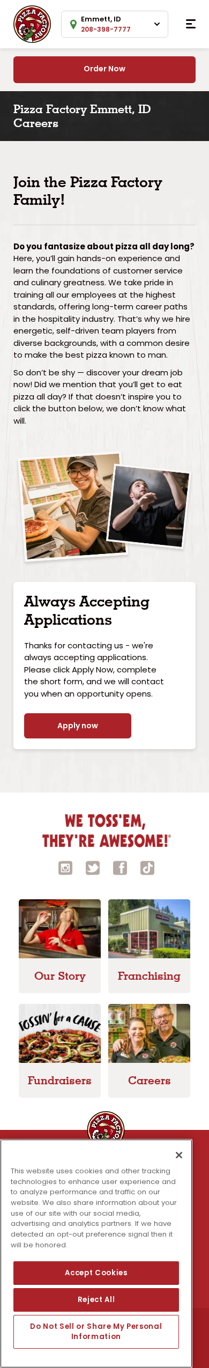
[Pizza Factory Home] (32, 23)
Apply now (77, 725)
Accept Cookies (96, 1273)
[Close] (179, 1155)
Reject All (96, 1300)
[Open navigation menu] (191, 24)
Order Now (104, 68)
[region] (96, 1253)
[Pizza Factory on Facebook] (120, 867)
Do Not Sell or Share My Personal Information (96, 1331)
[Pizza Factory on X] (93, 867)
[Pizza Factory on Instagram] (65, 867)
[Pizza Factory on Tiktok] (147, 867)
